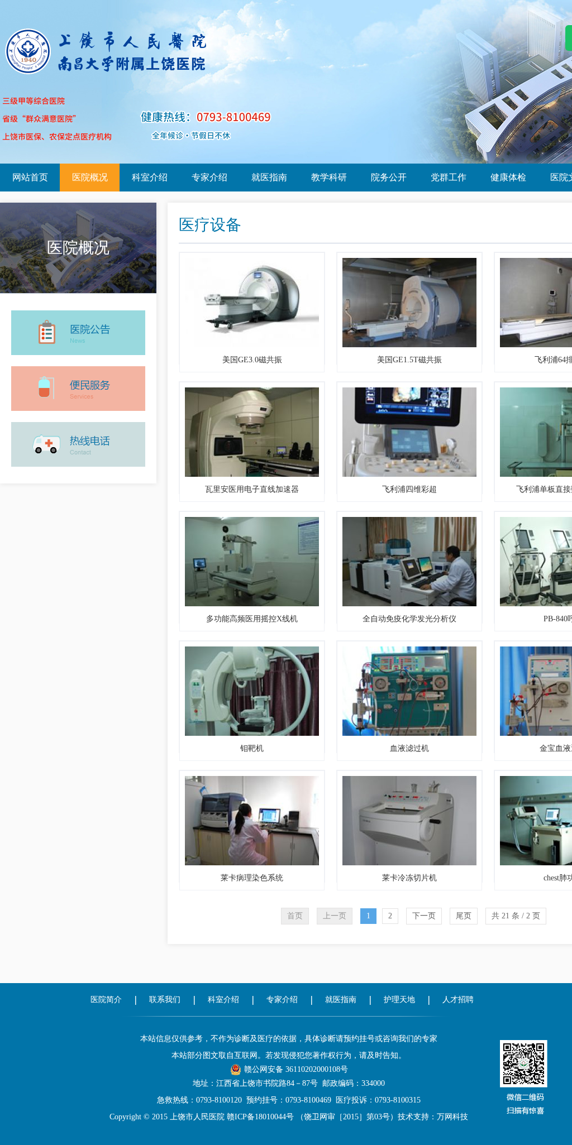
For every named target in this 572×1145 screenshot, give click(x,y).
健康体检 (508, 177)
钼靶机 (252, 748)
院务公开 (389, 177)
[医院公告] (78, 309)
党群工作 (448, 177)
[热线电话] (78, 421)
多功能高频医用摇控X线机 (252, 619)
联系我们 (164, 999)
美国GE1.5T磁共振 (409, 360)
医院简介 (106, 999)
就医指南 (269, 177)
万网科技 (452, 1117)
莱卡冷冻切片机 (409, 878)
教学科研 (329, 177)
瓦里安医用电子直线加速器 (252, 489)
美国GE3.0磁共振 (252, 360)
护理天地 (399, 999)
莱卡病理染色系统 (252, 878)
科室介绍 (150, 177)
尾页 (463, 916)
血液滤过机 (409, 748)
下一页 (424, 916)
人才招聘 (458, 999)
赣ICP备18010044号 (260, 1117)
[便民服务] (78, 365)
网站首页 (30, 177)
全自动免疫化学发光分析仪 (409, 619)
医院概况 (90, 177)
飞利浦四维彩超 (409, 489)
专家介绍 (209, 177)
